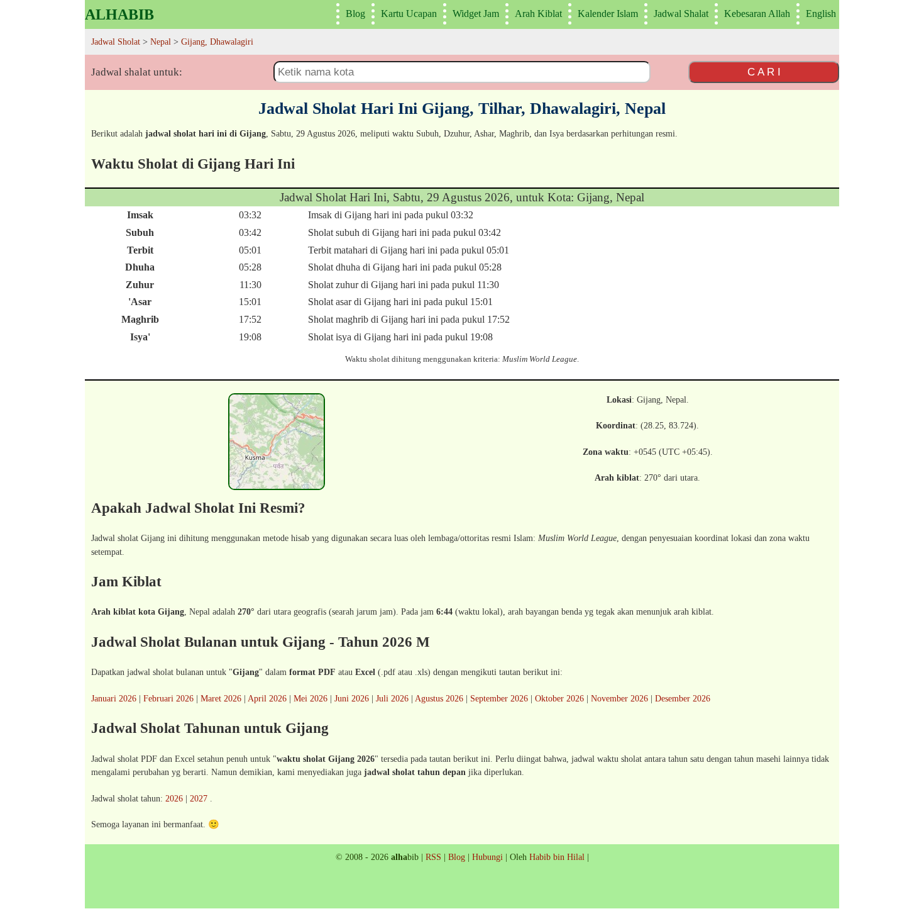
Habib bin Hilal (557, 857)
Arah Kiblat (538, 13)
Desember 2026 (682, 698)
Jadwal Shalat (681, 13)
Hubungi (487, 857)
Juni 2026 (351, 698)
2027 (198, 798)
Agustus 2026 (439, 698)
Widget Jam (476, 13)
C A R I (764, 71)
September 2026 (499, 698)
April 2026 (267, 698)
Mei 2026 (310, 698)
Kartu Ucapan (409, 13)
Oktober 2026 (559, 698)
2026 (174, 798)
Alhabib (119, 14)
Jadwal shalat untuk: (136, 72)
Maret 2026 (221, 698)
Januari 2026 (113, 698)
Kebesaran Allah (757, 13)
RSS (433, 857)
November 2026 (619, 698)
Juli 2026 (392, 698)
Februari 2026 (168, 698)
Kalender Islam (608, 13)
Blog (355, 13)
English (821, 13)
